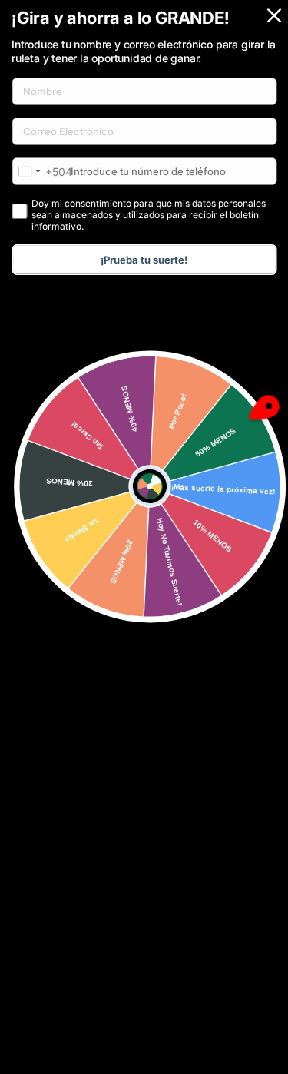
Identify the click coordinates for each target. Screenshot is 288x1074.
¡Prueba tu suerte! (144, 260)
